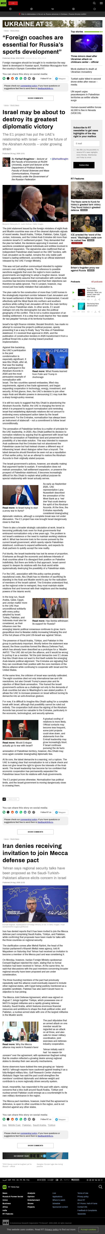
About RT (81, 1200)
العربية (5, 1180)
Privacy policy (82, 1197)
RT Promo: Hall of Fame (87, 1203)
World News (14, 31)
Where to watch (58, 1200)
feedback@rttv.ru (45, 88)
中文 (27, 1180)
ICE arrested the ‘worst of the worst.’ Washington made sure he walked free (86, 237)
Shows (30, 1203)
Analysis (31, 1193)
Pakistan (26, 1125)
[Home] (3, 3)
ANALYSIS (12, 799)
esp (9, 1180)
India (5, 1210)
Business (7, 1203)
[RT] (41, 1180)
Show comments (35, 98)
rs (24, 1180)
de (18, 1180)
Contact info (82, 1207)
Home (6, 31)
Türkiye (51, 1125)
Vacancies (81, 1214)
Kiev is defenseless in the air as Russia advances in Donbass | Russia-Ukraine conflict (53, 14)
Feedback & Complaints (87, 1210)
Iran (5, 1125)
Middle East (14, 1125)
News (5, 1193)
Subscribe (84, 165)
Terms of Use (82, 1193)
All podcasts (96, 282)
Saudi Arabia (39, 1125)
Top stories (77, 31)
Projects (31, 1207)
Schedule (56, 1203)
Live (54, 1193)
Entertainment (34, 1200)
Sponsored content (60, 1207)
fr (21, 1180)
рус (13, 1180)
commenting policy (28, 86)
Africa (5, 1207)
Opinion (31, 1197)
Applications (57, 1197)
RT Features (77, 178)
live (13, 3)
